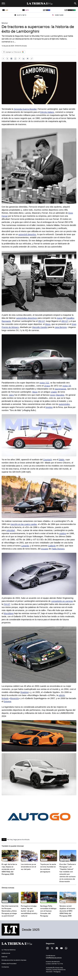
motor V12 (44, 383)
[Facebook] (56, 948)
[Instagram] (47, 948)
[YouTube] (61, 948)
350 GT (41, 321)
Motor (5, 23)
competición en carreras (62, 601)
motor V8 (67, 386)
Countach (47, 459)
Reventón (14, 698)
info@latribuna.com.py (54, 958)
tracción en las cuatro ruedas (24, 524)
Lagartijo (25, 546)
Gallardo (52, 546)
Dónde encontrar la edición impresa (14, 960)
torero (52, 395)
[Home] (40, 3)
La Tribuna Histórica (9, 950)
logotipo (49, 407)
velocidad (10, 530)
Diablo (61, 459)
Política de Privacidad (9, 963)
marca (59, 318)
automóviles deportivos (26, 318)
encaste (44, 549)
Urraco (47, 386)
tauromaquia (60, 389)
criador (54, 392)
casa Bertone (61, 327)
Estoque (7, 701)
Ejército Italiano (47, 112)
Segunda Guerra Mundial (25, 109)
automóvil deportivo (27, 234)
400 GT (64, 321)
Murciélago (9, 613)
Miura (47, 324)
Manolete (60, 395)
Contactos (5, 967)
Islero (11, 395)
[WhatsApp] (66, 948)
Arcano (24, 46)
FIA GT (7, 604)
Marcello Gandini (39, 327)
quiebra (62, 533)
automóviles (64, 404)
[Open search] (75, 3)
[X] (52, 948)
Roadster (24, 692)
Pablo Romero (58, 549)
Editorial (4, 957)
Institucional (6, 953)
